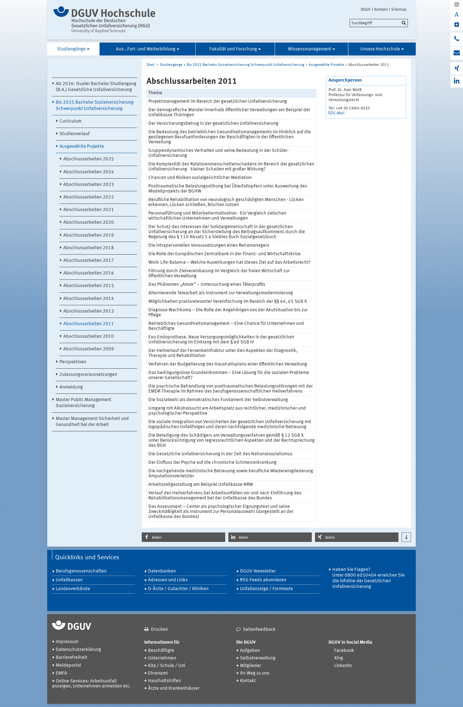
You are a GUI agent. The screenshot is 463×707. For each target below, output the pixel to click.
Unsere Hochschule (380, 49)
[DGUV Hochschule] (106, 19)
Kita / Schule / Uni (166, 666)
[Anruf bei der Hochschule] (456, 39)
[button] (183, 537)
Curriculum (71, 121)
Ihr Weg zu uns (254, 673)
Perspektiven (73, 362)
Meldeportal (68, 665)
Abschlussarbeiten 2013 (88, 311)
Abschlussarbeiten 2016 (88, 273)
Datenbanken (162, 571)
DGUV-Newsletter (258, 571)
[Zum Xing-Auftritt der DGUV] (456, 68)
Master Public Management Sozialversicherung (83, 403)
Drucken (159, 629)
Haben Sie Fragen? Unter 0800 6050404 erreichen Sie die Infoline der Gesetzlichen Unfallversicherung (368, 578)
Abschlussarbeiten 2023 (88, 184)
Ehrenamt (158, 673)
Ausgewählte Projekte (82, 146)
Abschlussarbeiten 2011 (88, 324)
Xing (338, 658)
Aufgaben (250, 650)
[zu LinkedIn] (456, 81)
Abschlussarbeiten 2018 (88, 248)
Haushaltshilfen (164, 681)
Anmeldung (71, 387)
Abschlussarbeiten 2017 (88, 260)
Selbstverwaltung (258, 658)
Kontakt (381, 9)
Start (150, 65)
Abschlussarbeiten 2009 (88, 349)
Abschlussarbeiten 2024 (88, 172)
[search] (379, 23)
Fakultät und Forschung (233, 49)
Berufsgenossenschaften (81, 571)
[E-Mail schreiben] (456, 53)
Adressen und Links (168, 580)
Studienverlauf (75, 134)
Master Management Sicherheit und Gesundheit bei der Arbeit (92, 422)
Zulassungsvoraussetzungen (88, 374)
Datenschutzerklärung (78, 649)
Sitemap (398, 9)
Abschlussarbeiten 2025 (88, 159)
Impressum (67, 642)
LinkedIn (343, 666)
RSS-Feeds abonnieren (263, 580)
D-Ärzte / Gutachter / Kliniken (178, 589)
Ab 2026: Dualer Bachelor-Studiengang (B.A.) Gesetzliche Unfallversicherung (96, 87)
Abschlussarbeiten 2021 (88, 210)
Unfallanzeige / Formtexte (266, 589)
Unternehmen (162, 658)
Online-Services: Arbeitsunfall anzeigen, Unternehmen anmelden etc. (91, 684)
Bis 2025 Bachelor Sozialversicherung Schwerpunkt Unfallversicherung (95, 105)
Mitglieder (250, 666)
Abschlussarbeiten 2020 (88, 222)
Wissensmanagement (309, 49)
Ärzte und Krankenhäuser (173, 688)
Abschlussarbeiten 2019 (88, 235)
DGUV (366, 9)
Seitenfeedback (259, 629)
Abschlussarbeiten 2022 (88, 197)
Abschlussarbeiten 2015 (88, 286)
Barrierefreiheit (71, 657)
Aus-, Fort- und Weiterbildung (145, 49)
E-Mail (339, 113)
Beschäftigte (161, 650)
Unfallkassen (69, 580)
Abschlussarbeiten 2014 (88, 298)
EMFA (61, 673)
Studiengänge (71, 49)
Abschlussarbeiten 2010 (88, 336)
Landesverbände (73, 589)
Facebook (344, 650)
